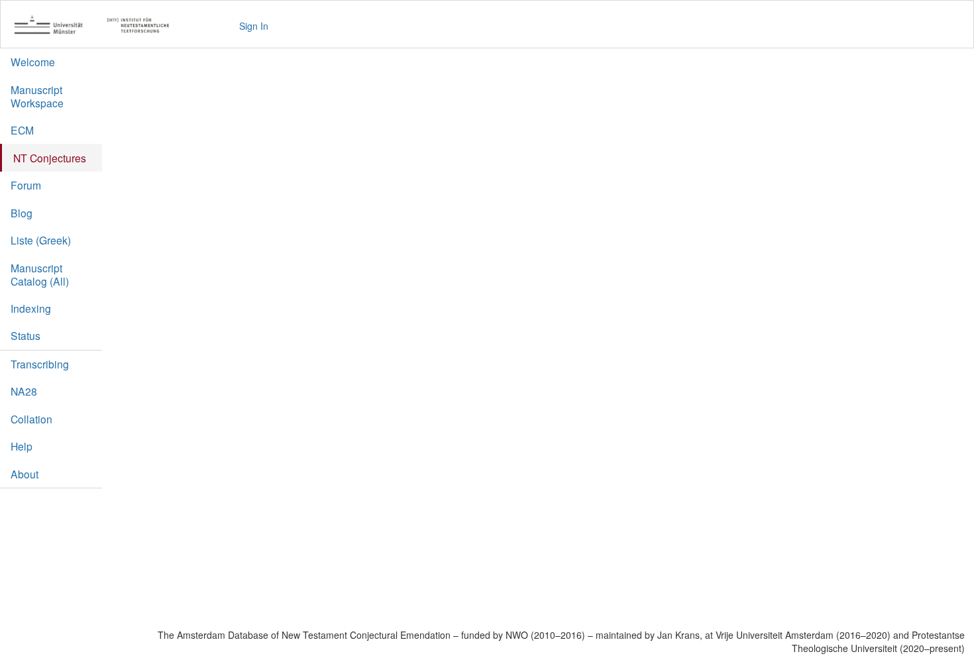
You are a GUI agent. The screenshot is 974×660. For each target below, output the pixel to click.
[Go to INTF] (98, 25)
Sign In (253, 25)
